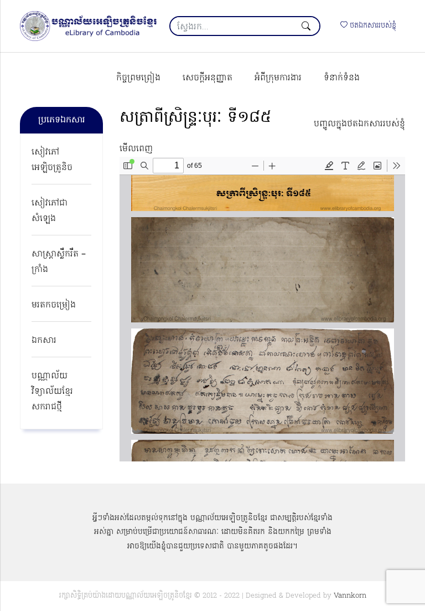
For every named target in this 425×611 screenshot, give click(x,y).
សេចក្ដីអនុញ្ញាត (207, 78)
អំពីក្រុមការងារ (278, 78)
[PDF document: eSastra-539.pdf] (262, 309)
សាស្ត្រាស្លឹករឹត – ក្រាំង (59, 262)
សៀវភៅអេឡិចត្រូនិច (52, 160)
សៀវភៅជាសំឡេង (50, 211)
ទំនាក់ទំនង (342, 78)
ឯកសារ (44, 340)
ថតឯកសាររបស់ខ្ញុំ (372, 25)
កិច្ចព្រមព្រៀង (138, 78)
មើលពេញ (136, 149)
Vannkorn (350, 596)
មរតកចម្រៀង (54, 305)
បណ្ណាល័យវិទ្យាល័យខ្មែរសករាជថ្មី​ (52, 391)
